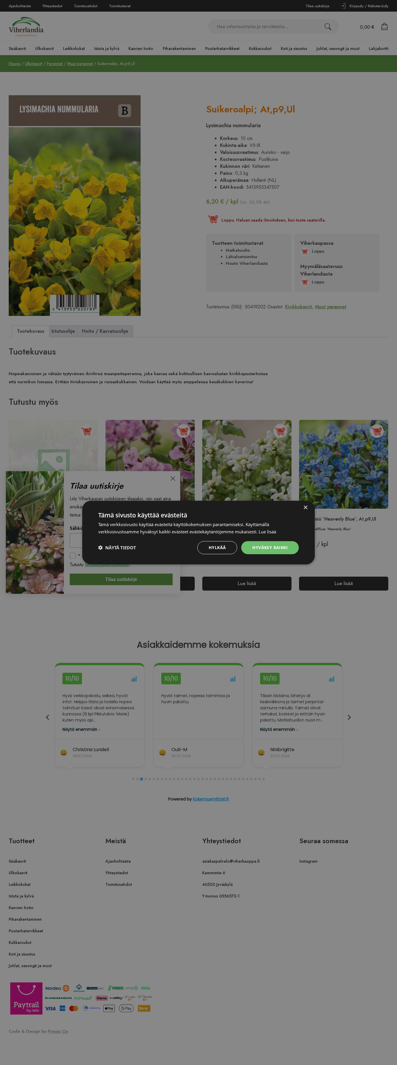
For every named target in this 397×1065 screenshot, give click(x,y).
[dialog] (198, 532)
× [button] (305, 507)
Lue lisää (267, 532)
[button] (117, 547)
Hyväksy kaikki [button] (270, 547)
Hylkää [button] (217, 547)
